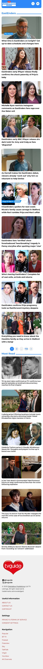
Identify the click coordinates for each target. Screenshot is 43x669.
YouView (5, 656)
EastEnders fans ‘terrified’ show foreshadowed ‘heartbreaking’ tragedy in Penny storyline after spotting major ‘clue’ (21, 243)
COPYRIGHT (7, 609)
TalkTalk (5, 650)
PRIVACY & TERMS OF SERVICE (14, 620)
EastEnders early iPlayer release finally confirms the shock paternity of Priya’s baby (20, 74)
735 (26, 349)
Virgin (4, 653)
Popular (5, 634)
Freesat (5, 640)
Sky (3, 646)
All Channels (7, 659)
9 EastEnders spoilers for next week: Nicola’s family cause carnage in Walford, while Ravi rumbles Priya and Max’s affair (21, 210)
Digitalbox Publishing (16, 586)
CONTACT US (7, 606)
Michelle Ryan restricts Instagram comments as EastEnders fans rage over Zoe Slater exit (20, 108)
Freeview (5, 643)
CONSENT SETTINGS (10, 623)
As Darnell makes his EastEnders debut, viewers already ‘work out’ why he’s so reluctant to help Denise (20, 176)
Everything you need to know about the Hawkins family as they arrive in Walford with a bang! (21, 339)
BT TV (4, 637)
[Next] (31, 349)
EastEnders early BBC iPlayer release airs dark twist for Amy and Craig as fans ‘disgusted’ (21, 142)
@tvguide (8, 580)
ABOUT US (6, 603)
